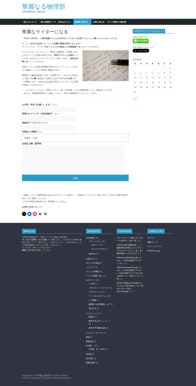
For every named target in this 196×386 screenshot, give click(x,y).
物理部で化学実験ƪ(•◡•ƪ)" (99, 304)
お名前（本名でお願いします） (39, 104)
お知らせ (89, 258)
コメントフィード (154, 246)
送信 (75, 177)
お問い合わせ (98, 22)
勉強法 (91, 316)
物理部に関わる (81, 22)
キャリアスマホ (97, 249)
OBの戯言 (90, 237)
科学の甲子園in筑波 (97, 328)
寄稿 (88, 337)
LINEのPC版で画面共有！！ (128, 245)
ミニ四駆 (92, 300)
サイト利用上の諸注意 (116, 22)
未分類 (89, 354)
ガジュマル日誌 (92, 263)
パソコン (89, 267)
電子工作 (92, 308)
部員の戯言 (90, 362)
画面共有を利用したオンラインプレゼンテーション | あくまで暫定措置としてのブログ (130, 250)
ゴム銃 (91, 283)
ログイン (151, 237)
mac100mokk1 (123, 291)
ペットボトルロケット (98, 296)
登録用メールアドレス (35, 122)
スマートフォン (95, 241)
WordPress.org (153, 250)
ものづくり (90, 280)
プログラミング (95, 291)
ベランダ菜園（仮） (94, 275)
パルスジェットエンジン (99, 287)
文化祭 (89, 345)
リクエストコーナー (94, 332)
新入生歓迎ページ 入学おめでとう (57, 22)
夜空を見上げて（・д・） (99, 321)
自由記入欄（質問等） (32, 143)
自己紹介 (89, 358)
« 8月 (135, 98)
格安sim (92, 253)
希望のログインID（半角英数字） (40, 113)
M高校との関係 (32, 131)
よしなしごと (91, 313)
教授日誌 (89, 341)
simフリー (95, 244)
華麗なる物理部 (43, 6)
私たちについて (30, 22)
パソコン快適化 (92, 271)
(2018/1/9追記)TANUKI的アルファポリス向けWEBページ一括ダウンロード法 (130, 286)
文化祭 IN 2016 (96, 349)
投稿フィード (153, 242)
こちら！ (48, 247)
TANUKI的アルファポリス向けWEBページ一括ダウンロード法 (130, 276)
